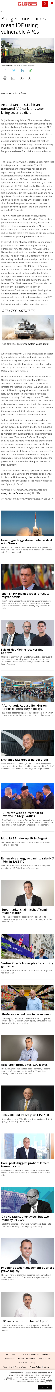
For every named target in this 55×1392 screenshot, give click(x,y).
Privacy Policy (35, 1367)
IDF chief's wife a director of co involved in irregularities (22, 814)
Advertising (7, 1367)
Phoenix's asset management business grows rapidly (27, 1269)
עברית (33, 1363)
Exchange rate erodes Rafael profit (24, 759)
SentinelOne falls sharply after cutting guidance (27, 964)
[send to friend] (14, 79)
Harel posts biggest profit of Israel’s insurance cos (25, 1164)
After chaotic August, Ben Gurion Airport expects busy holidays (24, 707)
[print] (5, 79)
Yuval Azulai (21, 93)
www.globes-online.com (12, 493)
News (14, 1354)
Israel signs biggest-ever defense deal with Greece (26, 541)
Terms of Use (20, 1367)
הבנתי (45, 1387)
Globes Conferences (26, 1358)
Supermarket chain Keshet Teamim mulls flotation (25, 911)
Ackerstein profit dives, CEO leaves (24, 1065)
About (46, 1367)
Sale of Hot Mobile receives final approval (22, 651)
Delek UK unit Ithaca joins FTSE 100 (25, 1115)
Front (3, 11)
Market (45, 1354)
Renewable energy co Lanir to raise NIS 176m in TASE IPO (27, 860)
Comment (24, 1354)
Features (35, 1354)
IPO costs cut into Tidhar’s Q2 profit (26, 1321)
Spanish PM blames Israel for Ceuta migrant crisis (25, 595)
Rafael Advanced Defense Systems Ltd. (21, 293)
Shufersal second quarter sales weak (26, 1014)
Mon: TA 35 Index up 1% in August (24, 838)
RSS (40, 1358)
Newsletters (10, 1358)
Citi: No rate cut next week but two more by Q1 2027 (25, 1218)
